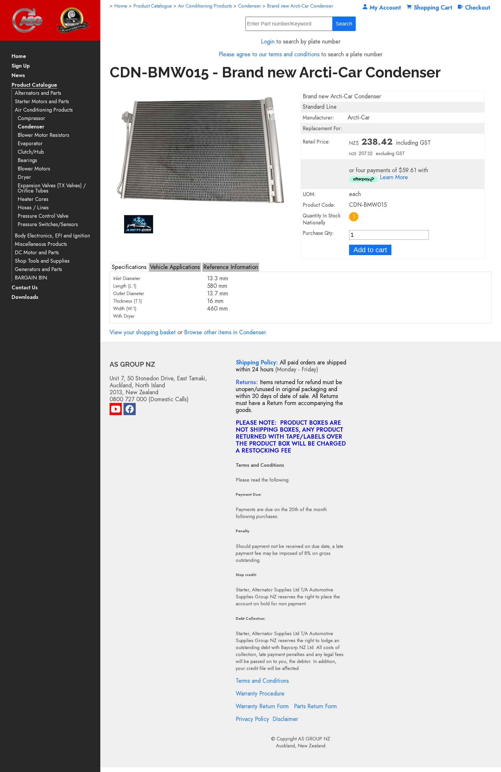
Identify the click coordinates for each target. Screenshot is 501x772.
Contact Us (25, 288)
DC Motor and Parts (37, 252)
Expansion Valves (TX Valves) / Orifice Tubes (52, 188)
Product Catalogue (34, 85)
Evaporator (30, 143)
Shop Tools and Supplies (42, 261)
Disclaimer (285, 719)
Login (268, 41)
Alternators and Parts (38, 93)
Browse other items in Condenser (225, 332)
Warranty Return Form (262, 706)
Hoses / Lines (33, 207)
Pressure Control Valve (43, 216)
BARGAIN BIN (31, 278)
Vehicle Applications (175, 267)
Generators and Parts (38, 269)
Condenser (31, 127)
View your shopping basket (143, 332)
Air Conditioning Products (44, 110)
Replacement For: (322, 128)
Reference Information (230, 267)
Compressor (31, 118)
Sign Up (21, 66)
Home (19, 57)
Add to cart (370, 250)
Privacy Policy (252, 719)
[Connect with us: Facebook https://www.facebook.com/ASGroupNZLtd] (130, 410)
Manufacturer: (318, 117)
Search (344, 24)
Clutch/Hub (31, 152)
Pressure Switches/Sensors (48, 224)
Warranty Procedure (260, 693)
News (18, 76)
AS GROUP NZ (314, 738)
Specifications (129, 267)
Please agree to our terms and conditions (269, 54)
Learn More (394, 177)
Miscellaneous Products (41, 244)
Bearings (27, 160)
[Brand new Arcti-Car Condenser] (201, 211)
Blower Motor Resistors (43, 135)
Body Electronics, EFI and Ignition (52, 236)
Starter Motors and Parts (42, 101)
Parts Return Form (315, 706)
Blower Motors (34, 169)
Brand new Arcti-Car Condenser (300, 5)
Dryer (24, 177)
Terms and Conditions (262, 681)
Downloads (25, 298)
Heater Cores (33, 199)
